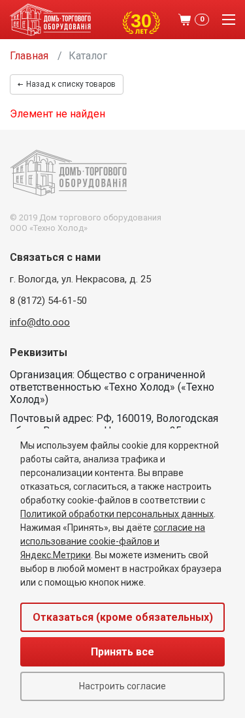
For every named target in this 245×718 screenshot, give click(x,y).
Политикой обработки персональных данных (117, 514)
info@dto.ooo (40, 322)
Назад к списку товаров (71, 84)
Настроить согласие (122, 686)
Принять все (122, 652)
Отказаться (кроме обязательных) (123, 617)
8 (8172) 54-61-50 (48, 301)
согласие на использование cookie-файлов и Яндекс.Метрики (112, 541)
